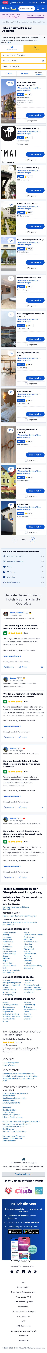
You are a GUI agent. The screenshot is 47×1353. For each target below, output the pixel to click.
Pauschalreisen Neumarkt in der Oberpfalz (20, 1076)
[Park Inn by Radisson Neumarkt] (8, 101)
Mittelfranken (29, 992)
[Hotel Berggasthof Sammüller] (8, 329)
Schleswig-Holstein (10, 1005)
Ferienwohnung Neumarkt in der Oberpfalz (16, 908)
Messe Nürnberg (9, 990)
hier (9, 43)
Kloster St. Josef (24, 204)
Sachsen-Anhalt (30, 1009)
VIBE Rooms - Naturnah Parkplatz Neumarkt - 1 (21, 1122)
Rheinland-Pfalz (9, 1019)
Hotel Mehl (22, 392)
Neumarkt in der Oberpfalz (30, 943)
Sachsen (27, 1002)
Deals (5, 2)
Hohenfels (28, 961)
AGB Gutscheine (23, 1326)
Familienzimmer (9, 1141)
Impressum (23, 1341)
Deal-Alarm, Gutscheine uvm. (23, 1292)
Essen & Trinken (9, 1065)
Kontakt (32, 2)
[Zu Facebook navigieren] (12, 1272)
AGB (23, 1321)
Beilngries (28, 939)
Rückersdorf (29, 949)
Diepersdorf (29, 968)
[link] (37, 8)
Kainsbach (28, 958)
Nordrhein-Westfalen (11, 1016)
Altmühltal (7, 987)
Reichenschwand (9, 965)
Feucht (26, 932)
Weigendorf (7, 963)
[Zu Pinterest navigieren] (29, 1272)
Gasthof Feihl (23, 504)
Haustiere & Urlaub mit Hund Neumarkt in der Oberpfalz (20, 924)
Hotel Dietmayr (9, 1129)
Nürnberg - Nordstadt (11, 985)
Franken (27, 983)
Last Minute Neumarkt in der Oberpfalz (18, 1074)
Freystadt (6, 958)
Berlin (26, 1012)
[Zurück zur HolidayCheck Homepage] (9, 8)
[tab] (12, 48)
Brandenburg (29, 1005)
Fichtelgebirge (8, 994)
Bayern (5, 1002)
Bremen (27, 1019)
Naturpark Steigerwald (12, 983)
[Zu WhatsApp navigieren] (35, 1272)
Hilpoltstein (7, 939)
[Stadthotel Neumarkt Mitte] (8, 292)
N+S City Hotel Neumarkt (28, 353)
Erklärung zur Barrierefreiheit (23, 1331)
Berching (6, 949)
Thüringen (28, 1007)
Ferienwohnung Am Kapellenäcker (16, 1124)
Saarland (27, 1014)
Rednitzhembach (9, 932)
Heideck (6, 956)
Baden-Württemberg (11, 1014)
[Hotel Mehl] (8, 405)
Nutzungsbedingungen (23, 1302)
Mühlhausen (8, 942)
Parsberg (27, 956)
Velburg (27, 951)
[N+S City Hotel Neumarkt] (8, 368)
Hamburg (28, 1016)
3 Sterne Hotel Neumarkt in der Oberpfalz (19, 916)
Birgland (27, 963)
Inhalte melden (23, 1287)
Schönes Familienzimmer (13, 1117)
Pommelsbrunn (30, 954)
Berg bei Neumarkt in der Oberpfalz (11, 971)
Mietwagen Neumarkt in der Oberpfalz (18, 1078)
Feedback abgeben (23, 1174)
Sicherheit (23, 1336)
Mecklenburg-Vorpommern (8, 1010)
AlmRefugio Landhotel (27, 429)
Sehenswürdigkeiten (11, 1063)
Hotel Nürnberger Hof (26, 240)
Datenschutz (23, 1307)
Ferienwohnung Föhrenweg (14, 1136)
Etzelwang (7, 937)
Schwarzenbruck (9, 951)
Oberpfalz (7, 980)
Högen (5, 961)
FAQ (23, 1282)
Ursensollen (7, 946)
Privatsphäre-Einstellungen (23, 1311)
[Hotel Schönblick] (8, 182)
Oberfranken (29, 980)
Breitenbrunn (29, 937)
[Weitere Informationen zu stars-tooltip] (34, 85)
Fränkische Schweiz (32, 985)
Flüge (5, 1081)
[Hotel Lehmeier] (8, 482)
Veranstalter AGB (23, 1297)
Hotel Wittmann (24, 129)
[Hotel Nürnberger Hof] (8, 254)
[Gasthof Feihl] (8, 518)
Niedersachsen (9, 1007)
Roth (4, 968)
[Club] (16, 17)
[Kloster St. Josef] (8, 218)
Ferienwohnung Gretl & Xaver (14, 1131)
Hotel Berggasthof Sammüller (30, 314)
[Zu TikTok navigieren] (23, 1272)
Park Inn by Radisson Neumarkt (15, 1093)
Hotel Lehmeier (24, 468)
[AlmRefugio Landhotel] (8, 444)
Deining (6, 935)
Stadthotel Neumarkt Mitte (29, 278)
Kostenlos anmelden (35, 16)
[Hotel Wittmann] (8, 144)
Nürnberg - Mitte (9, 992)
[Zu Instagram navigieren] (18, 1272)
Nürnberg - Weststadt (33, 987)
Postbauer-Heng (9, 954)
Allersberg (28, 946)
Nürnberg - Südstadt (32, 990)
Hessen (5, 1021)
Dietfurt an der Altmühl (33, 935)
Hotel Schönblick (24, 168)
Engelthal (6, 944)
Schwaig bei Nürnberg (33, 965)
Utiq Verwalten (23, 1316)
